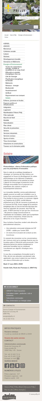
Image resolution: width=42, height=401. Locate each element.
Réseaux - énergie (12, 85)
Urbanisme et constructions (13, 143)
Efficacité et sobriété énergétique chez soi (12, 73)
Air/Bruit (8, 93)
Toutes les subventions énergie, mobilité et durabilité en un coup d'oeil (15, 68)
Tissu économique (9, 141)
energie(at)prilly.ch (9, 316)
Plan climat (7, 125)
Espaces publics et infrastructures (10, 104)
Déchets (6, 56)
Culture (6, 54)
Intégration (7, 107)
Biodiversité (9, 88)
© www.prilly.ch (34, 394)
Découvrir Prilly (29, 387)
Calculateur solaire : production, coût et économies (19, 294)
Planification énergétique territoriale (14, 79)
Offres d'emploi (19, 390)
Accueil (6, 35)
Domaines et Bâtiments (11, 62)
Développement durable (11, 59)
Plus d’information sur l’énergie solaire (18, 301)
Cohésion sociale (9, 51)
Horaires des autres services (14, 338)
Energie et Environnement (25, 35)
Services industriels (10, 133)
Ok (17, 18)
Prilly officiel (18, 387)
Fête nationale (8, 115)
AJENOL (6, 43)
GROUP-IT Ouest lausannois (15, 291)
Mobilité (6, 120)
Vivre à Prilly (13, 35)
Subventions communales (14, 298)
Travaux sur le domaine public (14, 146)
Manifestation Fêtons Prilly (12, 112)
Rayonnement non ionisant (15, 95)
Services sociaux (9, 136)
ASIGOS (6, 46)
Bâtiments (9, 83)
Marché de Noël (9, 118)
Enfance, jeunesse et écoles (13, 100)
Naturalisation (8, 123)
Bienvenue (7, 49)
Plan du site (8, 390)
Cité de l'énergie (11, 76)
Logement (7, 110)
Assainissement (11, 90)
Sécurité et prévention (11, 128)
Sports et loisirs (8, 138)
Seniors (6, 131)
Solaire (7, 98)
